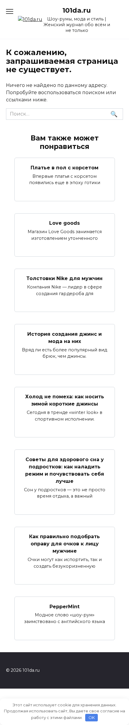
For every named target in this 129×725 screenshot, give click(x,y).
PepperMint (65, 606)
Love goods (64, 223)
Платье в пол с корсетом (64, 167)
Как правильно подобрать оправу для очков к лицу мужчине (64, 544)
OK (91, 717)
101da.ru (76, 10)
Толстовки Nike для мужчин (64, 278)
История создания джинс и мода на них (64, 337)
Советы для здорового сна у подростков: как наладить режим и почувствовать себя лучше (64, 470)
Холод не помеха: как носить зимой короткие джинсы (64, 400)
